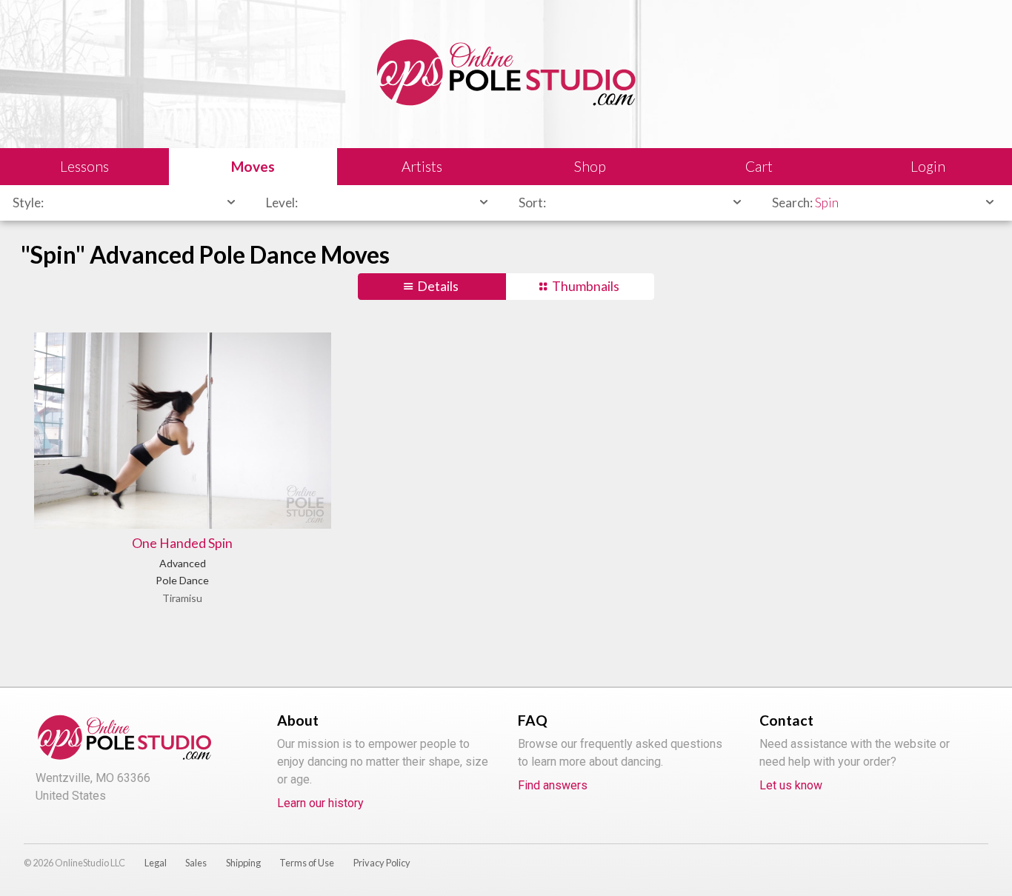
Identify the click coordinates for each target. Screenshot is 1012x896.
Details (438, 286)
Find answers (552, 785)
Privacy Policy (381, 863)
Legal (155, 863)
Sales (196, 863)
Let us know (790, 785)
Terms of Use (306, 863)
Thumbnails (585, 286)
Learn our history (320, 803)
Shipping (243, 863)
